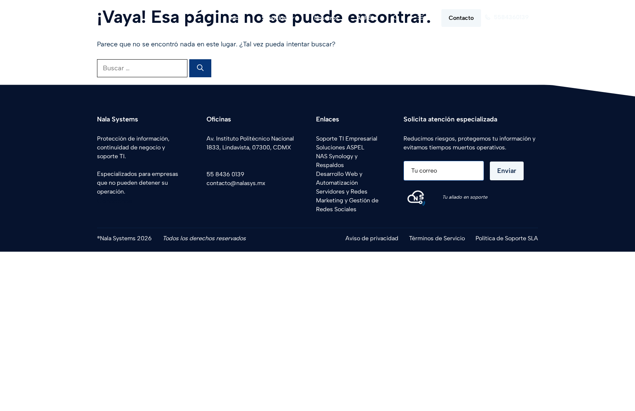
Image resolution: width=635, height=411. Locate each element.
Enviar (506, 171)
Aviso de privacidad (371, 238)
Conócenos (114, 201)
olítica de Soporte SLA (508, 238)
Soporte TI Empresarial (346, 138)
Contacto (461, 17)
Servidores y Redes (341, 191)
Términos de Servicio (437, 238)
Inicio (236, 17)
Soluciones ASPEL (340, 147)
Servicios (274, 17)
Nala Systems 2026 (126, 238)
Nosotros (326, 17)
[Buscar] (200, 68)
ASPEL (366, 17)
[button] (396, 18)
